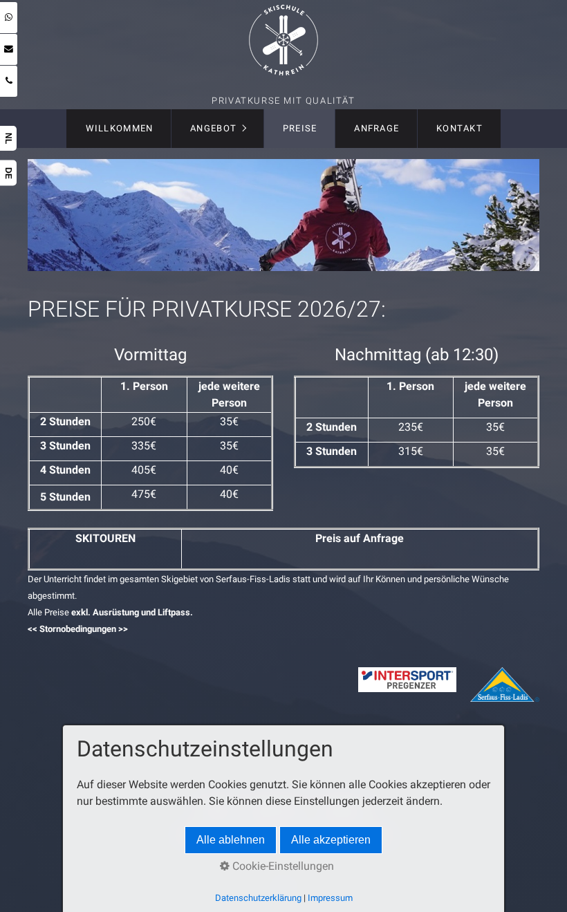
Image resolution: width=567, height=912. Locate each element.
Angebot (213, 128)
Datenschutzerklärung (258, 898)
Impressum (330, 898)
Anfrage (376, 128)
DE (8, 173)
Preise (300, 128)
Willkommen (120, 128)
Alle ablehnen (230, 840)
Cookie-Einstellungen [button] (282, 866)
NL (8, 138)
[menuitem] (118, 128)
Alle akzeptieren (331, 840)
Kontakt (459, 128)
